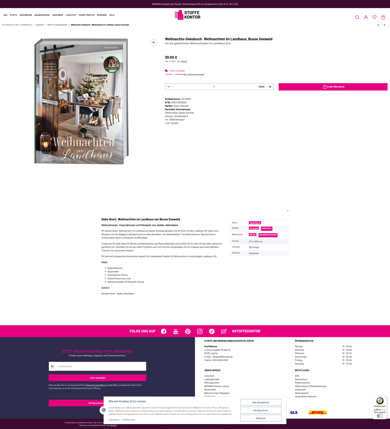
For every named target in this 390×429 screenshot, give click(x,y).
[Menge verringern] (168, 86)
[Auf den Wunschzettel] (153, 42)
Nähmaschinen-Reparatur (217, 393)
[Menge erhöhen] (270, 86)
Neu (5, 15)
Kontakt (174, 123)
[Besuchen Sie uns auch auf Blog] (224, 331)
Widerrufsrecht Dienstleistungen (311, 386)
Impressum (114, 419)
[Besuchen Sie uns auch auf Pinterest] (188, 331)
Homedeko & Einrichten (268, 234)
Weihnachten (266, 228)
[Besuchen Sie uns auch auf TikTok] (212, 331)
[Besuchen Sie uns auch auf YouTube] (176, 331)
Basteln (253, 234)
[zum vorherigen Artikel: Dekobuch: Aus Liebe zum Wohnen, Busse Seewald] (378, 25)
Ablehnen (261, 418)
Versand (184, 61)
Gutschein (209, 375)
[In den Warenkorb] (4, 35)
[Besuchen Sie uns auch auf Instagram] (200, 331)
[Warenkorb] (383, 17)
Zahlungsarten (302, 393)
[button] (357, 17)
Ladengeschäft (211, 379)
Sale (111, 15)
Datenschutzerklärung (96, 385)
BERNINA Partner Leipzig (216, 386)
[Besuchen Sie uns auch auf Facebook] (164, 331)
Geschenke (254, 228)
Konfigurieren (261, 410)
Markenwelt (210, 389)
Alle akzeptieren (260, 402)
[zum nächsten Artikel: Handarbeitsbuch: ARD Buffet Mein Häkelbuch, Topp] (384, 25)
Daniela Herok (255, 223)
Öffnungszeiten (211, 382)
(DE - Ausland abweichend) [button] (194, 74)
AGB (297, 375)
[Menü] (385, 397)
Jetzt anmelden (97, 377)
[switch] (380, 416)
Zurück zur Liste (12, 25)
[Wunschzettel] (374, 17)
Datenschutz (129, 419)
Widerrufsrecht (302, 382)
